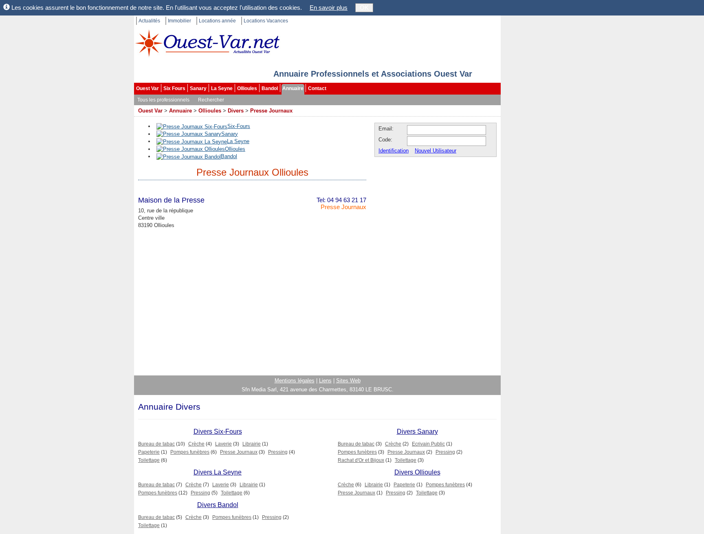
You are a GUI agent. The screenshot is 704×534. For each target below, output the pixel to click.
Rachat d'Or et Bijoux (361, 460)
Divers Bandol (217, 504)
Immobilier (179, 21)
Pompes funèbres (189, 452)
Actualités (149, 21)
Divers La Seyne (218, 472)
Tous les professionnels (163, 100)
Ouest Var (147, 88)
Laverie (223, 444)
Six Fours (174, 88)
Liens (325, 380)
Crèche (196, 444)
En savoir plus (329, 7)
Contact (317, 88)
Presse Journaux (271, 111)
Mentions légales (295, 380)
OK (364, 7)
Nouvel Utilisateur (435, 151)
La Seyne (222, 88)
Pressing (278, 452)
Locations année (217, 21)
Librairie (251, 444)
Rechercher (211, 100)
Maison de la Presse (171, 200)
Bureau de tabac (156, 444)
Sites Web (348, 380)
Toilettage (149, 460)
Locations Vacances (266, 21)
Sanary (198, 88)
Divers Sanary (417, 431)
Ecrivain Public (428, 444)
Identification (393, 151)
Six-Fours (238, 126)
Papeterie (149, 452)
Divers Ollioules (417, 472)
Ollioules (247, 88)
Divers (236, 111)
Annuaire (293, 88)
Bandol (270, 88)
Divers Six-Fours (218, 431)
